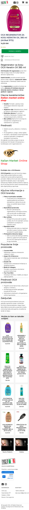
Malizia (21, 452)
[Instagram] (17, 2)
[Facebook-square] (14, 2)
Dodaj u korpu (15, 51)
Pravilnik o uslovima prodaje (10, 469)
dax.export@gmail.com (22, 493)
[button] (26, 2)
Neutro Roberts (7, 452)
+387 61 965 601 (19, 490)
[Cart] (23, 2)
